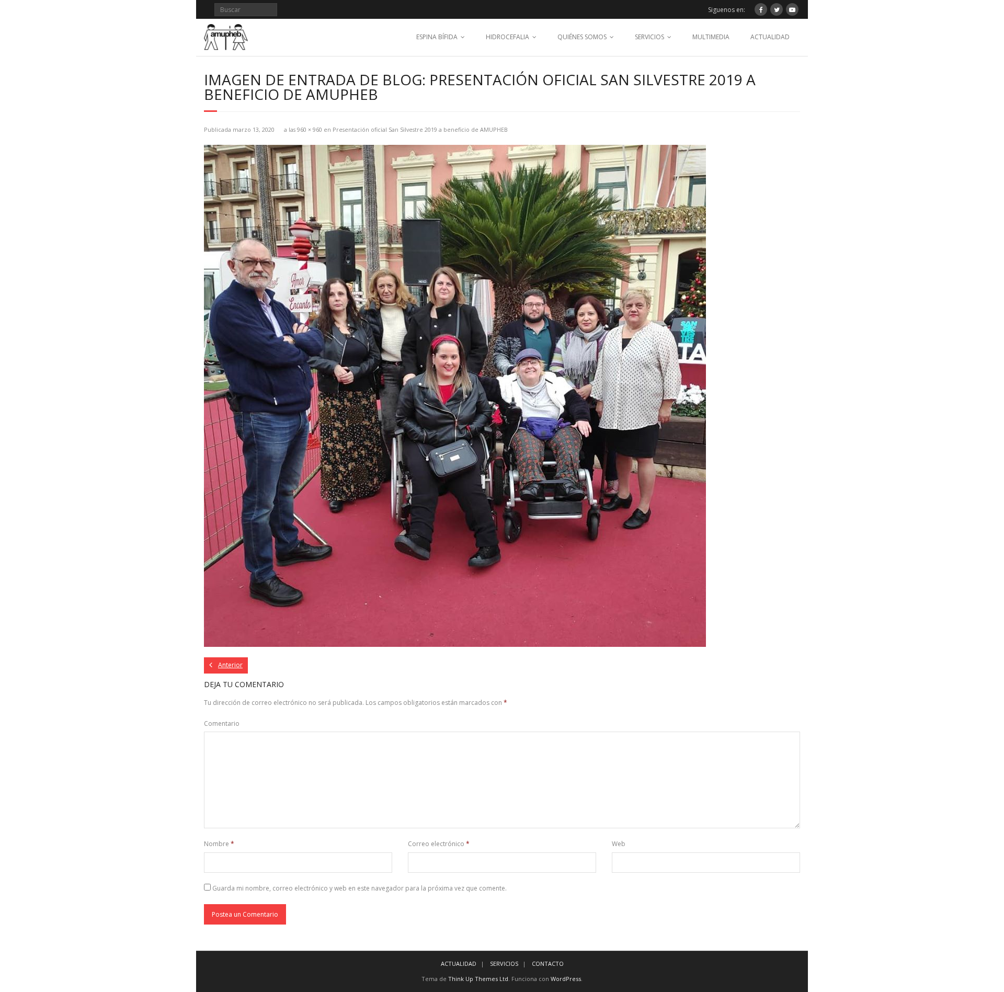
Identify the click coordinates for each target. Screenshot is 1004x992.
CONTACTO (548, 963)
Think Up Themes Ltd (478, 979)
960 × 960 (309, 129)
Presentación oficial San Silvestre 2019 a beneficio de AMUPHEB (420, 129)
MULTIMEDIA (710, 36)
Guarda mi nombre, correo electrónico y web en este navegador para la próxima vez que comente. (359, 888)
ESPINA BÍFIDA (437, 36)
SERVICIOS (649, 36)
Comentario (221, 723)
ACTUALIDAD (770, 36)
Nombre (219, 843)
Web (618, 843)
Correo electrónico (439, 843)
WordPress (566, 979)
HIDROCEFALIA (507, 36)
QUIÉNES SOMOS (582, 36)
